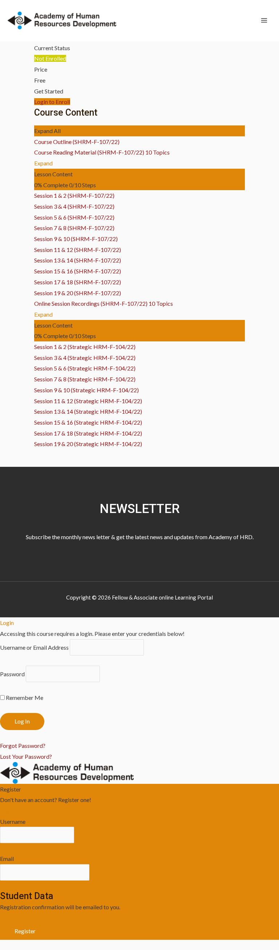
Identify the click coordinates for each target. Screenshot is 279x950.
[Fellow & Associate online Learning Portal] (61, 20)
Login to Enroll (52, 101)
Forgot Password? (22, 745)
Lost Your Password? (26, 756)
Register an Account (25, 810)
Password (12, 673)
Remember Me (24, 697)
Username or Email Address (34, 647)
